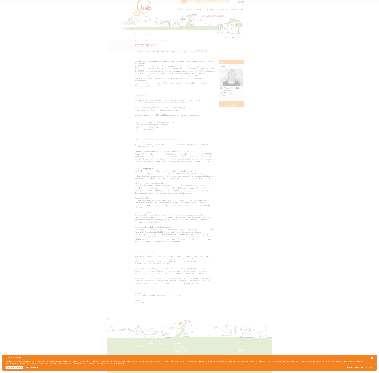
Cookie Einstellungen (31, 367)
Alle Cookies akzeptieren (14, 367)
